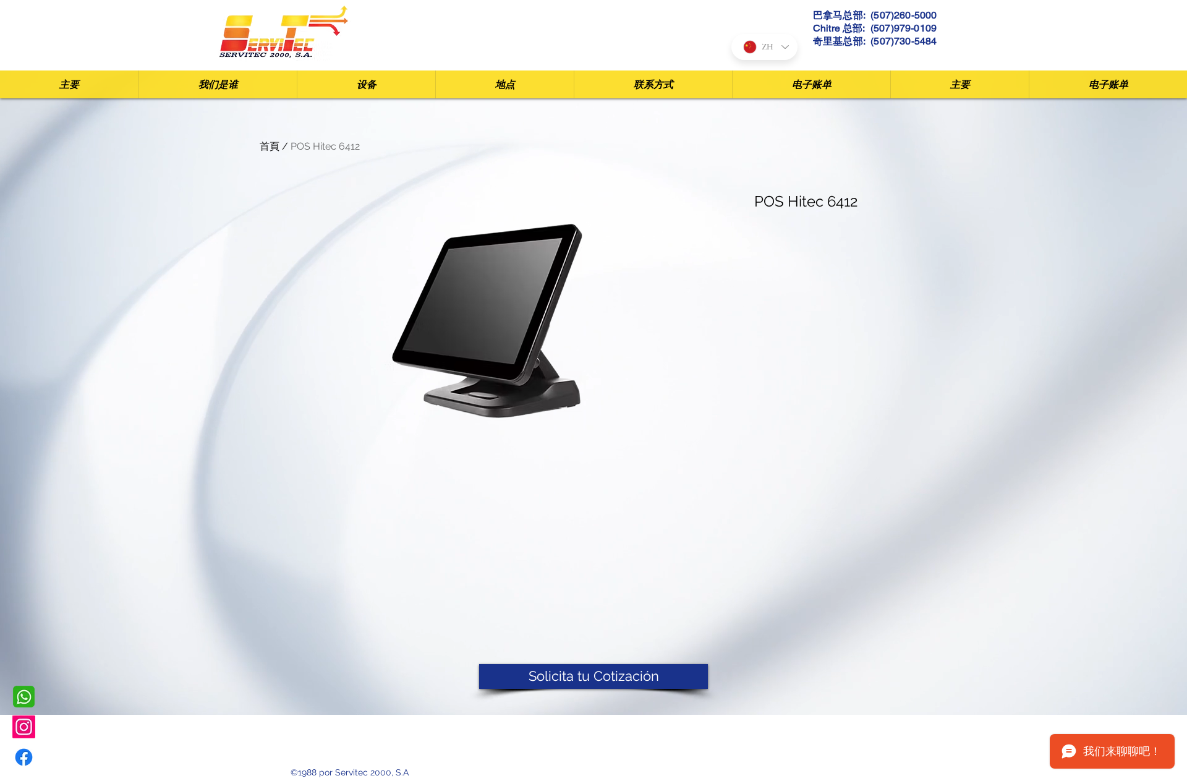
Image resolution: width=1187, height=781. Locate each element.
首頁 (269, 146)
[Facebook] (23, 757)
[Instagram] (23, 726)
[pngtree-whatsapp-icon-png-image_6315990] (23, 696)
